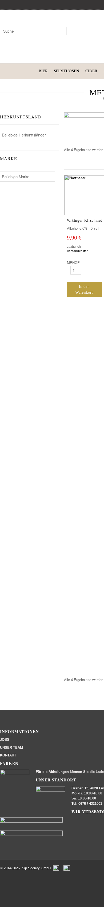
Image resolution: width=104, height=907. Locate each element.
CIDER (91, 70)
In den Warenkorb (84, 289)
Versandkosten (78, 251)
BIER (43, 70)
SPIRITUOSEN (66, 70)
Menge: (74, 263)
